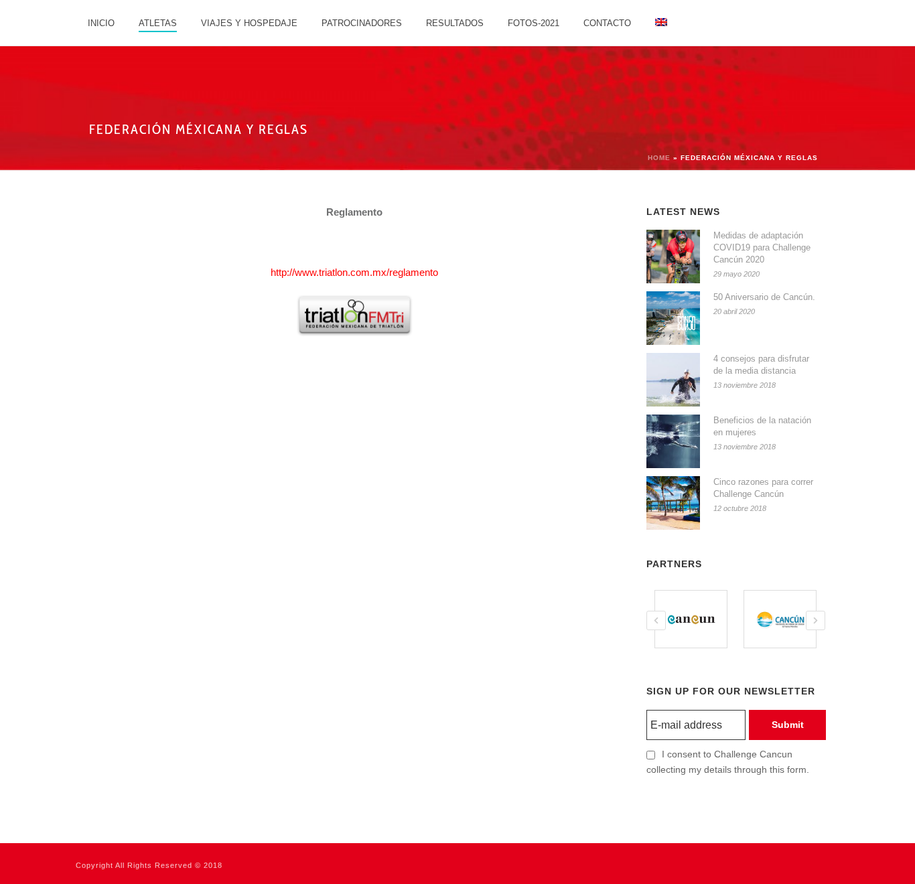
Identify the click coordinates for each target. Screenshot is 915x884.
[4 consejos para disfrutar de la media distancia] (673, 380)
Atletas (158, 23)
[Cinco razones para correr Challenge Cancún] (673, 503)
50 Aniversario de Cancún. (764, 297)
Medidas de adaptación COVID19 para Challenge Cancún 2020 (762, 247)
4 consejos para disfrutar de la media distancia (761, 365)
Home (659, 157)
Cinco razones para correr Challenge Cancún (763, 488)
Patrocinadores (362, 23)
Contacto (607, 23)
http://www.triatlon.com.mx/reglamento (354, 272)
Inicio (101, 23)
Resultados (455, 23)
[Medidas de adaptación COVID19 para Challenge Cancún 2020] (673, 256)
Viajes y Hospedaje (249, 23)
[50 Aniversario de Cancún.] (673, 318)
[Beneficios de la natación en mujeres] (673, 441)
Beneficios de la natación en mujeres (762, 426)
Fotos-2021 (533, 23)
